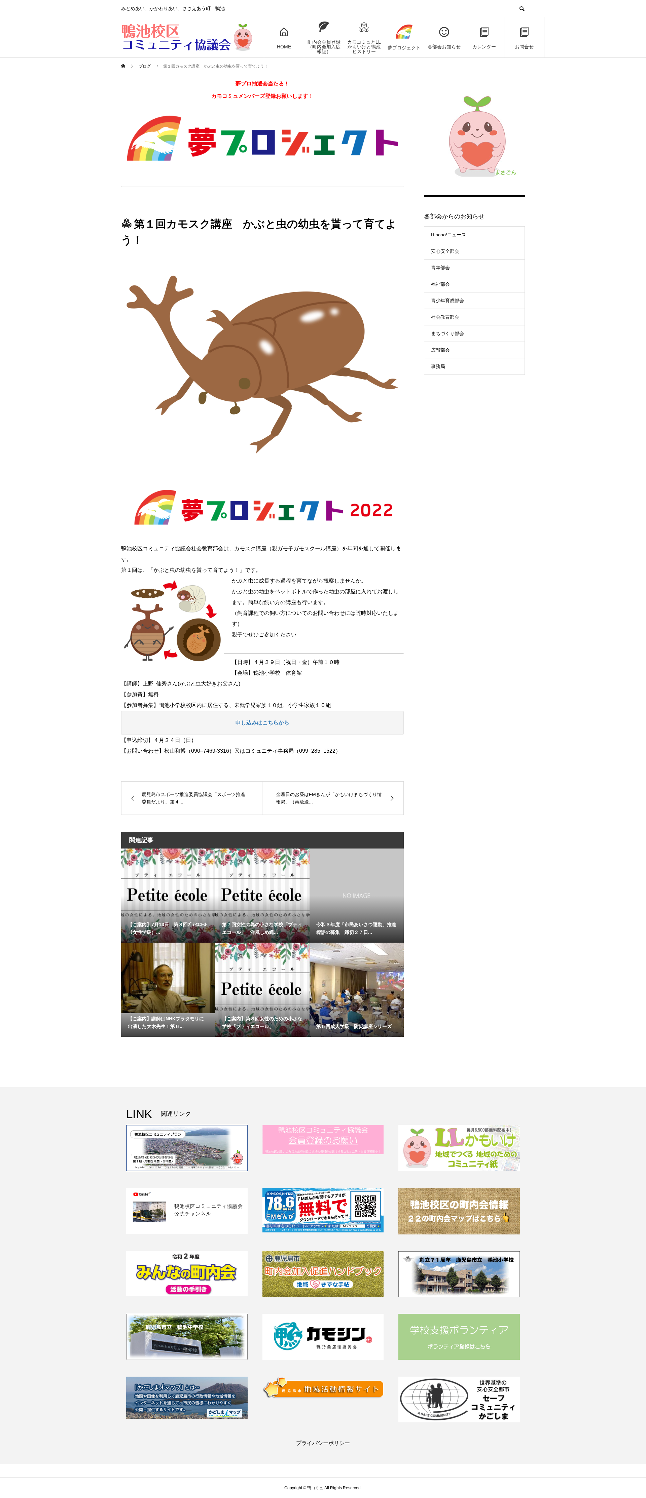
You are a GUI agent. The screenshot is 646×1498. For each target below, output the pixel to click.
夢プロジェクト (404, 47)
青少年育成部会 (447, 300)
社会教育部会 (445, 317)
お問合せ (524, 46)
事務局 (438, 366)
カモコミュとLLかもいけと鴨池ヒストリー (364, 46)
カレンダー (484, 46)
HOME (284, 46)
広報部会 (440, 350)
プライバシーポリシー (323, 1443)
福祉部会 (440, 284)
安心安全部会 (445, 251)
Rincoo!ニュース (448, 234)
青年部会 (440, 267)
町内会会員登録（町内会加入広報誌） (324, 46)
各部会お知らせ (444, 46)
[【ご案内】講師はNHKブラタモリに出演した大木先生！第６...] (168, 978)
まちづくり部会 (447, 333)
